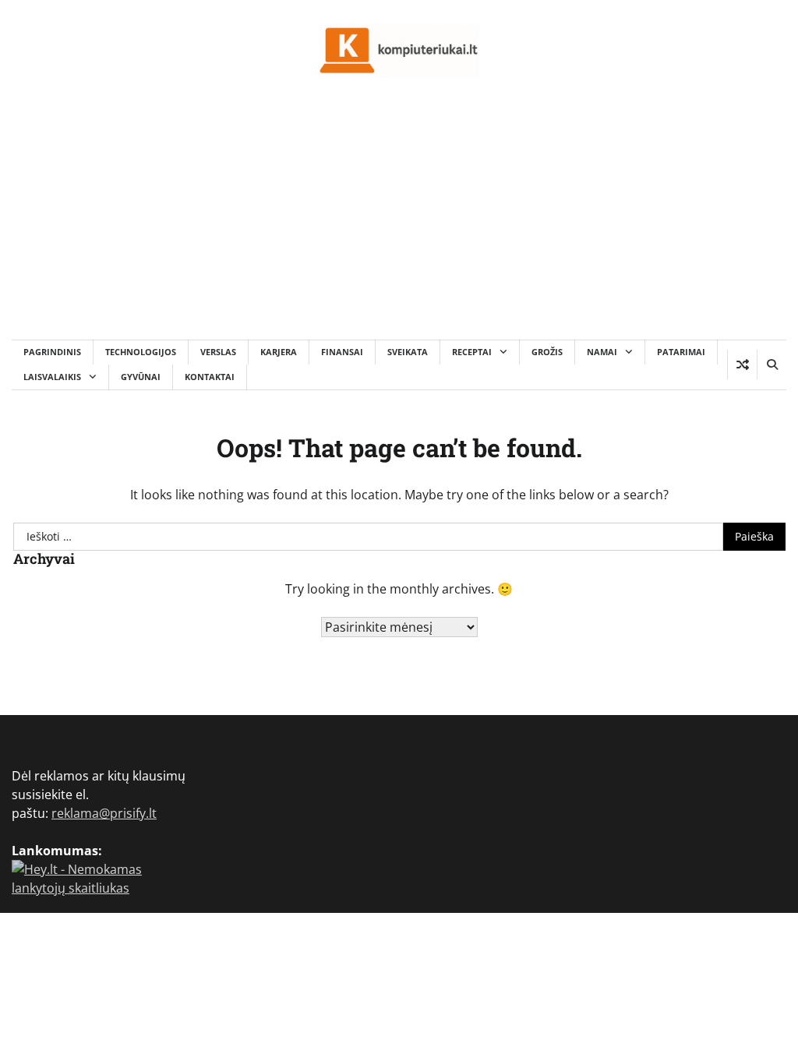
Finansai (342, 352)
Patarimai (681, 352)
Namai (602, 352)
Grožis (547, 352)
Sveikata (407, 352)
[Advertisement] (399, 223)
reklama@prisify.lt (104, 813)
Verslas (218, 352)
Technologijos (140, 352)
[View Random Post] (742, 364)
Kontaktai (210, 376)
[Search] (771, 364)
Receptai (472, 352)
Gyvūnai (141, 376)
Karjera (278, 352)
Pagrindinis (52, 352)
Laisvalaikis (52, 376)
